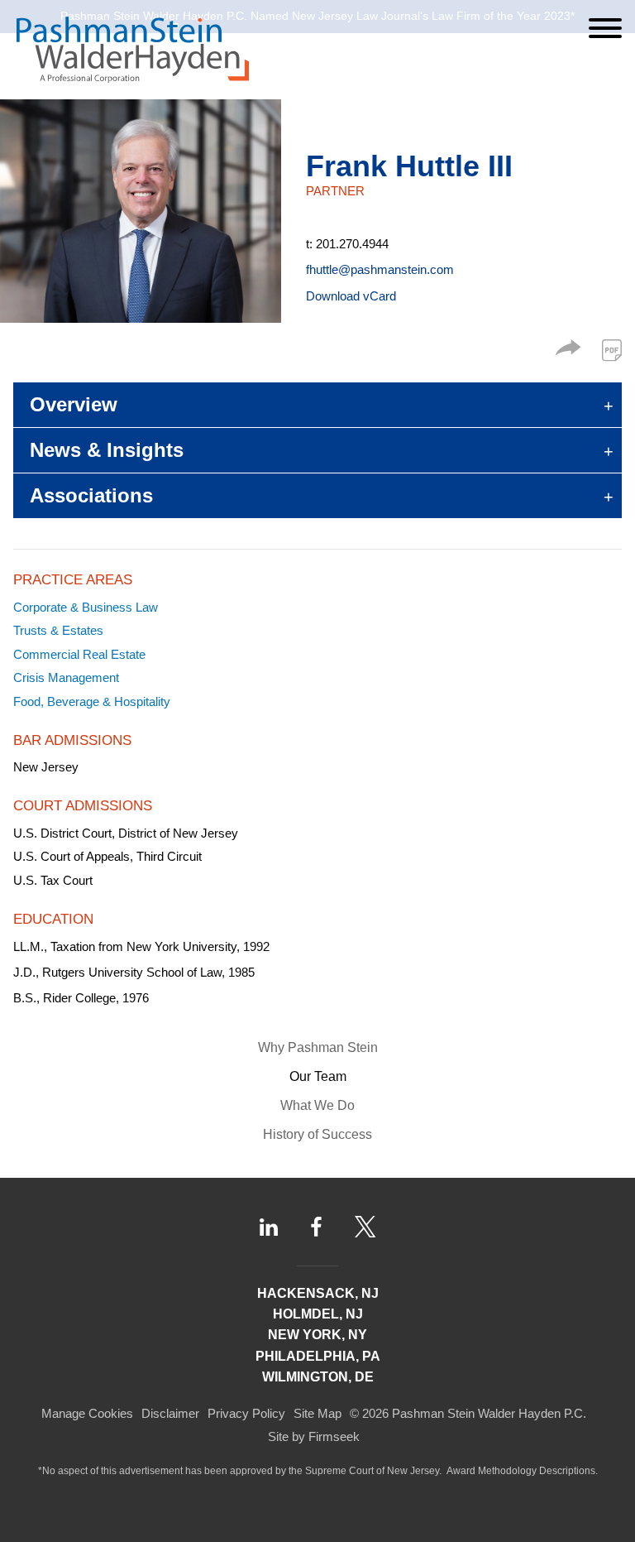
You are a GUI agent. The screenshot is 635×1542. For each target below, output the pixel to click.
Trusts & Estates (58, 630)
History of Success (317, 1134)
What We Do (317, 1105)
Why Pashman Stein (318, 1047)
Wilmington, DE (318, 1377)
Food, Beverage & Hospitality (91, 701)
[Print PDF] (612, 350)
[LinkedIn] (269, 1227)
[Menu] (605, 28)
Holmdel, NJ (318, 1314)
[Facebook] (316, 1227)
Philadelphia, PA (317, 1356)
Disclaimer (170, 1413)
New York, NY (317, 1335)
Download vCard (351, 296)
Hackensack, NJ (318, 1293)
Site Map (317, 1413)
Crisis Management (66, 677)
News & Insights (107, 450)
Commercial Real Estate (79, 654)
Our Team (317, 1076)
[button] (568, 351)
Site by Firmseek (314, 1436)
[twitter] (365, 1226)
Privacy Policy (246, 1413)
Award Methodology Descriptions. (522, 1471)
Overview (73, 404)
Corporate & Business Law (85, 607)
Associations (91, 495)
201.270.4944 (352, 244)
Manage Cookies (87, 1413)
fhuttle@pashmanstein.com (380, 269)
